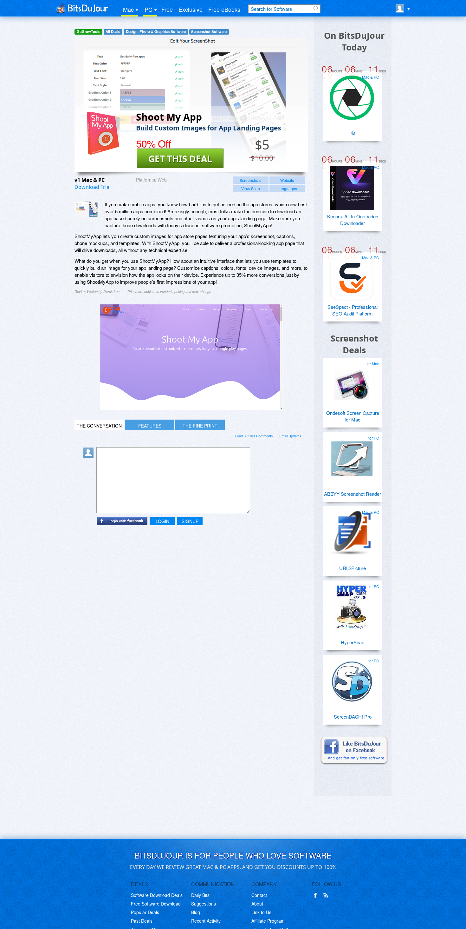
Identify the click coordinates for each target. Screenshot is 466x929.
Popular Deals (145, 912)
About (257, 903)
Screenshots (250, 180)
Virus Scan (250, 188)
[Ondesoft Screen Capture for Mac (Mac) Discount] (351, 382)
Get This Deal (180, 159)
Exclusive (190, 9)
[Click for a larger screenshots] (191, 408)
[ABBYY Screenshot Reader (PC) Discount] (351, 456)
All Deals (113, 31)
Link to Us (261, 912)
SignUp (190, 521)
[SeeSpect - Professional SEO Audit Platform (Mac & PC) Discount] (351, 276)
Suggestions (203, 903)
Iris (352, 132)
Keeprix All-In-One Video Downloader (352, 219)
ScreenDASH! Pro (353, 716)
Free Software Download (156, 903)
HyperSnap (352, 642)
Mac (128, 9)
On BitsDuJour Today (354, 41)
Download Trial (92, 186)
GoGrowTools (88, 31)
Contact (259, 895)
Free (167, 9)
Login (162, 521)
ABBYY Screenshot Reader (352, 493)
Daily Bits (200, 895)
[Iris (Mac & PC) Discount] (351, 95)
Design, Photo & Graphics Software (156, 31)
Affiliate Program (268, 921)
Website (287, 180)
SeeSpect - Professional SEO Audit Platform (352, 310)
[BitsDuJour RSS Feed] (327, 895)
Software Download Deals (157, 895)
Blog (195, 912)
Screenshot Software (209, 31)
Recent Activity (206, 921)
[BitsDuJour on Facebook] (317, 895)
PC (148, 9)
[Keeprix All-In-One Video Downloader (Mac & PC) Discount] (351, 185)
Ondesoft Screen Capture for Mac (352, 416)
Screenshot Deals (354, 344)
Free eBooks (224, 9)
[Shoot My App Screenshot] (87, 209)
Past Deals (141, 921)
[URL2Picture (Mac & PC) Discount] (351, 530)
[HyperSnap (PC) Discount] (351, 605)
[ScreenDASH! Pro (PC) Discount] (351, 679)
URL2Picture (352, 568)
